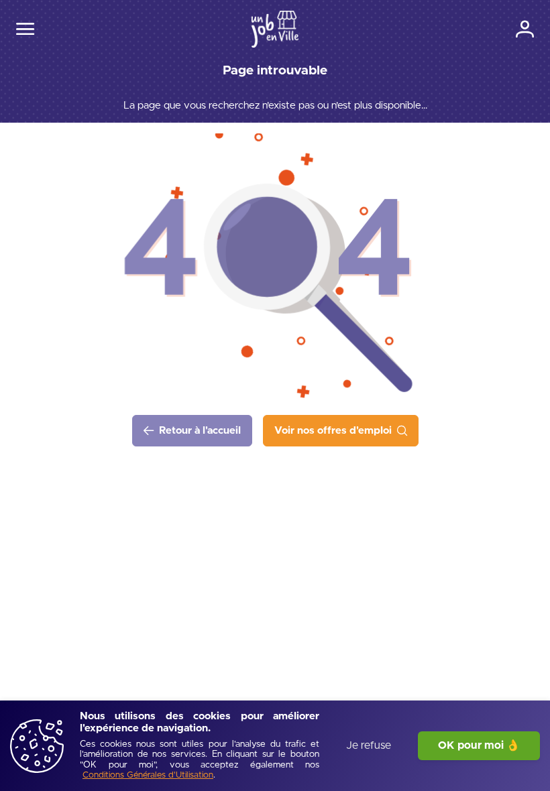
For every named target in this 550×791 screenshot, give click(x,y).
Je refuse (368, 745)
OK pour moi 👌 (479, 745)
